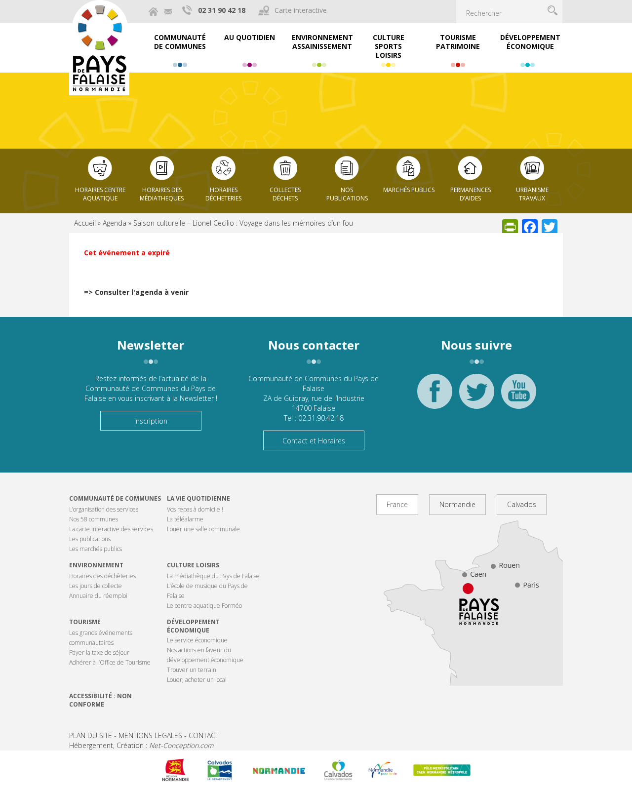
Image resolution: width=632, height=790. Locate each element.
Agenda (114, 223)
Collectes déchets (285, 194)
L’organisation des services (103, 509)
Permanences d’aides (470, 194)
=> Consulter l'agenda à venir (136, 292)
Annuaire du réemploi (98, 596)
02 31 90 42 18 (221, 10)
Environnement (96, 565)
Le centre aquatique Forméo (204, 605)
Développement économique (193, 626)
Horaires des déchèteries (102, 576)
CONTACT (204, 735)
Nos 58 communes (93, 519)
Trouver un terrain (191, 670)
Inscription (150, 421)
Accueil (85, 223)
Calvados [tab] (521, 504)
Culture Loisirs (193, 565)
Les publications (90, 539)
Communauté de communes (115, 498)
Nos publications (347, 194)
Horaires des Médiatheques (162, 194)
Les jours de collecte (95, 586)
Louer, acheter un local (197, 679)
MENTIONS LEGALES (150, 735)
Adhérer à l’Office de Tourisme (110, 662)
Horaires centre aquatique (100, 194)
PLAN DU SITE (90, 735)
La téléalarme (185, 519)
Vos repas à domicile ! (195, 509)
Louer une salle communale (203, 529)
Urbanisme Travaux (532, 194)
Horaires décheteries (223, 194)
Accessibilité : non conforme (100, 700)
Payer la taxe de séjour (99, 652)
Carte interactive (301, 10)
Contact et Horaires (313, 440)
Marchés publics (408, 190)
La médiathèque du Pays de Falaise (213, 576)
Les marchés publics (95, 549)
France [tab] (397, 504)
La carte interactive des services (111, 529)
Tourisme (85, 622)
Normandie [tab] (457, 504)
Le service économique (197, 640)
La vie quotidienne (198, 498)
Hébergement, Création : (141, 745)
